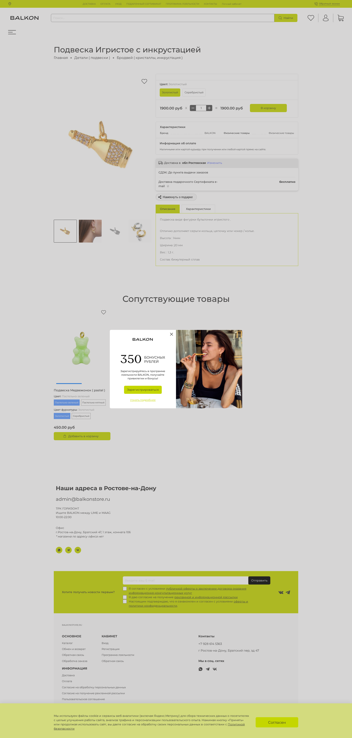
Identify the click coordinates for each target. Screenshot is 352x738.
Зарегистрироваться (143, 390)
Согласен (277, 722)
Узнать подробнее (143, 400)
